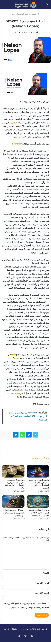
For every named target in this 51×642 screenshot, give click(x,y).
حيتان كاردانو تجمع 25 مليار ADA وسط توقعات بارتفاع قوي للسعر (13, 512)
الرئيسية (34, 14)
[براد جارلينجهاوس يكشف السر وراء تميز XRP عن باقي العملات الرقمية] (38, 501)
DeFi (13, 354)
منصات (17, 393)
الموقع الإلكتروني (42, 593)
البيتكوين (13, 123)
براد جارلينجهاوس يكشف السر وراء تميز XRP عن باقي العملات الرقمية (39, 512)
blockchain (17, 144)
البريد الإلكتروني (42, 583)
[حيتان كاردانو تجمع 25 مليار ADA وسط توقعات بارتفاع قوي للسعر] (13, 501)
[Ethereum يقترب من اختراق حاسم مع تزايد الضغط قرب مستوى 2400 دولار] (13, 471)
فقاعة (16, 358)
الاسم (46, 573)
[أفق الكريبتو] (25, 5)
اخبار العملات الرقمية (20, 14)
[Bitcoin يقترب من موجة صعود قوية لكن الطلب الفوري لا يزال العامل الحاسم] (38, 471)
